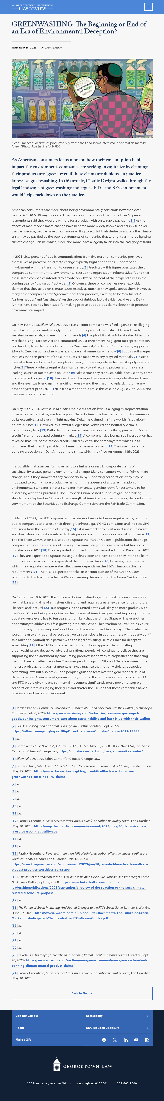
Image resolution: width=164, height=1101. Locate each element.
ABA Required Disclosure (102, 1027)
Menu (148, 7)
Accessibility (94, 1015)
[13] (43, 430)
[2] (86, 267)
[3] (69, 283)
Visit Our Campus (27, 1015)
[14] (79, 435)
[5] (28, 346)
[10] (50, 378)
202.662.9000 (127, 1083)
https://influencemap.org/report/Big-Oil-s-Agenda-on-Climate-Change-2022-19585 (75, 731)
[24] (32, 645)
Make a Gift (23, 1039)
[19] (15, 556)
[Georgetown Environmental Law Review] (82, 7)
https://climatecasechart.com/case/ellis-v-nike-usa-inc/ (101, 751)
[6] (119, 351)
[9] (73, 373)
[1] (133, 220)
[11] (51, 389)
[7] (135, 357)
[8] (23, 367)
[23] (47, 608)
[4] (84, 335)
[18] (44, 550)
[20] (106, 561)
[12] (36, 425)
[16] (73, 529)
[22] (15, 582)
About (20, 1027)
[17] (147, 534)
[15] (110, 446)
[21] (35, 572)
